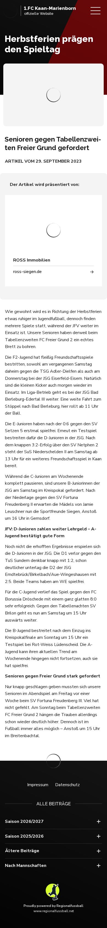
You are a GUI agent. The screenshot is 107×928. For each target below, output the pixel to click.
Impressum (37, 785)
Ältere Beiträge (22, 851)
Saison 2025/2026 (24, 836)
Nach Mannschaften (25, 866)
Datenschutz (67, 785)
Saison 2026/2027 (24, 821)
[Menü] (95, 10)
